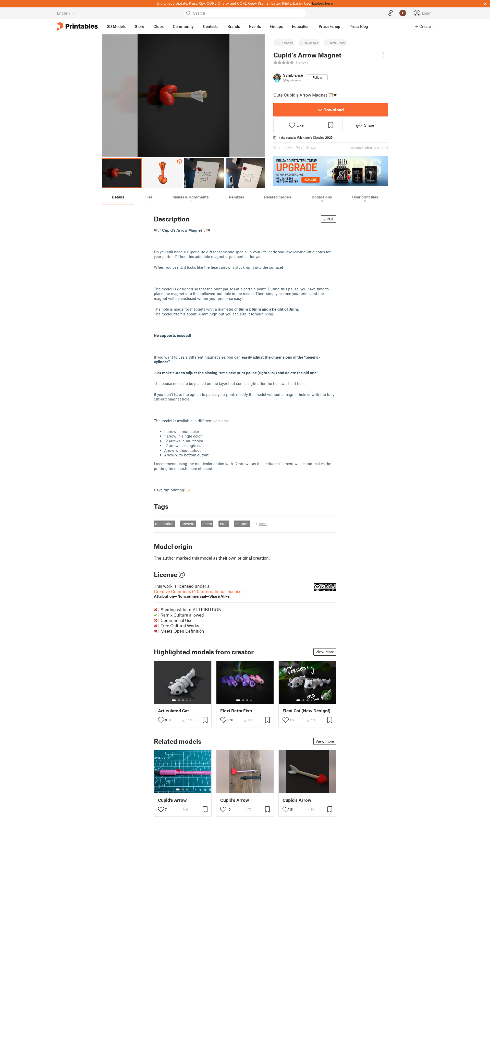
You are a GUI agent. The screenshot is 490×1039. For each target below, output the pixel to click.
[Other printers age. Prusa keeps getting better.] (330, 171)
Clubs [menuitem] (158, 26)
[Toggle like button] (161, 720)
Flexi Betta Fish (236, 710)
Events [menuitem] (255, 26)
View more (324, 652)
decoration (164, 523)
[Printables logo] (77, 26)
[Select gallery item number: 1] (174, 700)
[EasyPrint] (391, 13)
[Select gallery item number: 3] (183, 700)
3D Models (286, 42)
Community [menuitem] (183, 26)
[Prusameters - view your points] (402, 13)
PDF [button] (330, 219)
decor (207, 523)
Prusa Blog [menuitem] (358, 26)
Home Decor (337, 42)
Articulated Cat (173, 710)
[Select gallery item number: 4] (187, 700)
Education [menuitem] (301, 26)
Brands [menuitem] (233, 26)
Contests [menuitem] (210, 26)
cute (224, 523)
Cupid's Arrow (172, 800)
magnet (242, 523)
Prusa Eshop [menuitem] (329, 26)
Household (311, 42)
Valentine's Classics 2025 (315, 137)
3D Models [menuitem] (116, 26)
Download (333, 109)
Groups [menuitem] (276, 26)
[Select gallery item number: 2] (179, 700)
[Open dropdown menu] (383, 54)
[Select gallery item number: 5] (191, 700)
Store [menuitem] (139, 26)
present (187, 523)
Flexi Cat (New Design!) (306, 710)
